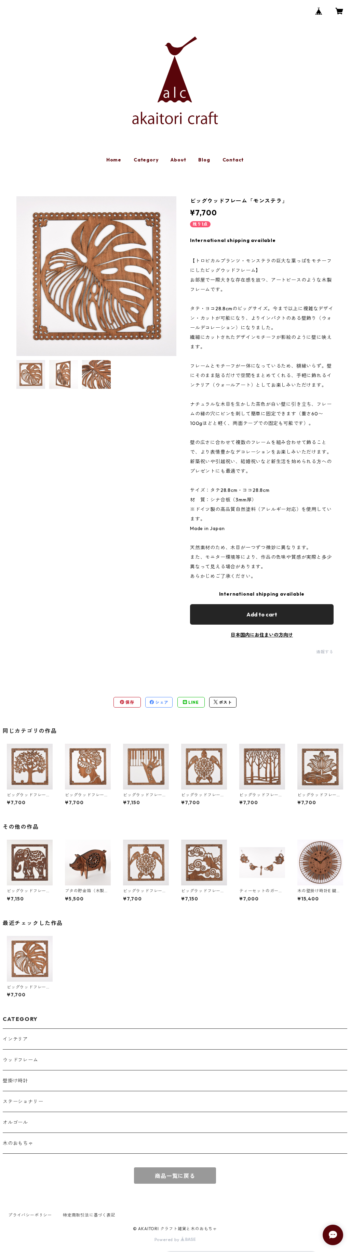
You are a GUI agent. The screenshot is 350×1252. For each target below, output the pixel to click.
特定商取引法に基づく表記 (89, 1215)
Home (113, 160)
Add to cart (261, 614)
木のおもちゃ (18, 1143)
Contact (233, 160)
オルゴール (15, 1122)
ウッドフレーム (20, 1060)
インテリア (15, 1039)
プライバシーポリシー (30, 1215)
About (178, 160)
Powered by (167, 1239)
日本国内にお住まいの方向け (262, 635)
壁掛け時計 (15, 1081)
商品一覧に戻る (175, 1175)
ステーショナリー (23, 1101)
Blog (204, 160)
